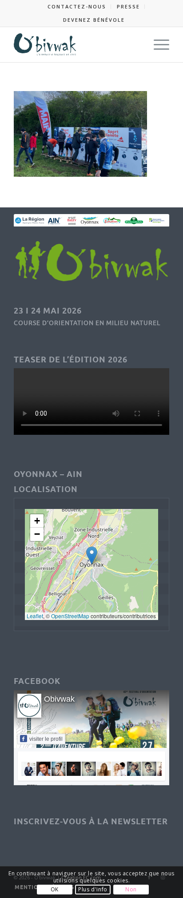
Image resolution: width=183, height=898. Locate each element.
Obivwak (59, 699)
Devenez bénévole (94, 19)
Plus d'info (92, 889)
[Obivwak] (76, 44)
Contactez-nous (77, 6)
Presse (128, 6)
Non (131, 889)
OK (55, 889)
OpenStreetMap (70, 616)
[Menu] (157, 44)
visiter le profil (46, 739)
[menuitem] (77, 6)
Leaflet (35, 616)
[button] (91, 555)
